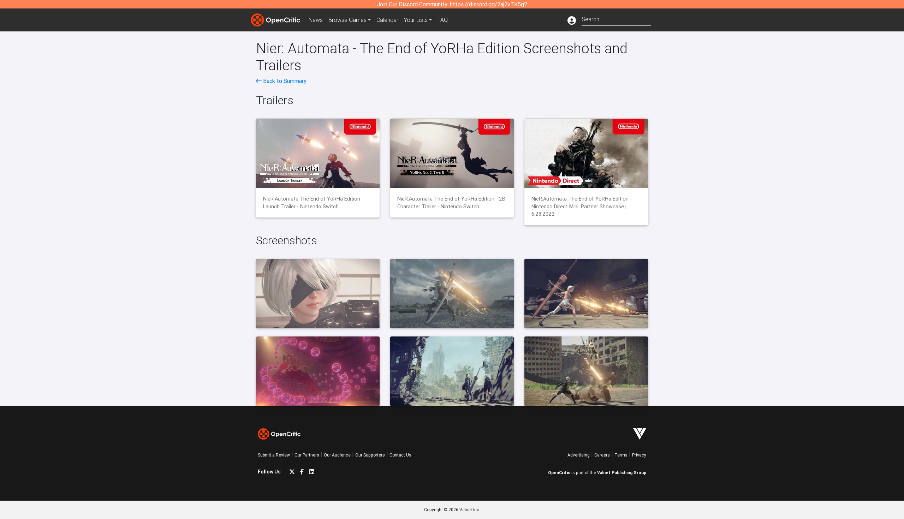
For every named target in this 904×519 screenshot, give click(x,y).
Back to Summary (284, 80)
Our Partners (307, 455)
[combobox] (616, 18)
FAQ (443, 19)
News (316, 19)
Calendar (387, 19)
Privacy (639, 455)
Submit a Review (274, 455)
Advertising (578, 455)
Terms (621, 455)
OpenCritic (559, 472)
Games (347, 19)
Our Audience (337, 455)
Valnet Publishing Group (621, 472)
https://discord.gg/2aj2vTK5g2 (488, 4)
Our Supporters (370, 455)
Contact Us (400, 455)
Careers (602, 455)
